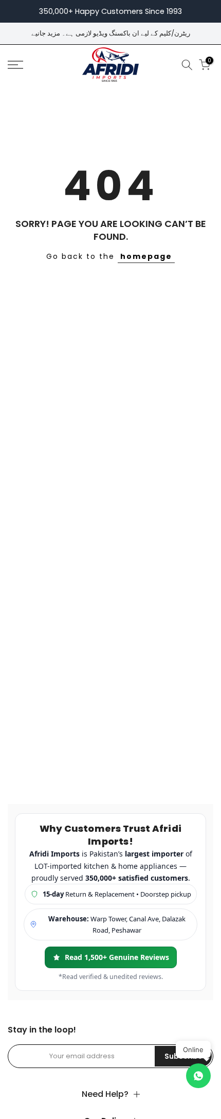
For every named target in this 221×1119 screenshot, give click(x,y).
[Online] (198, 1075)
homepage (146, 256)
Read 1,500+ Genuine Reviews (117, 957)
